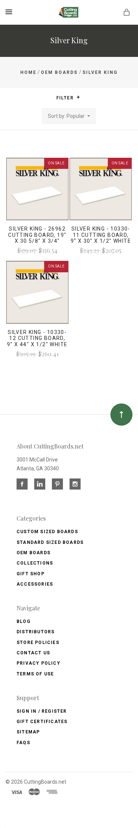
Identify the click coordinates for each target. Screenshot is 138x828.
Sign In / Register (42, 711)
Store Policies (38, 642)
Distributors (35, 631)
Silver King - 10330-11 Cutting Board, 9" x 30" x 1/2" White (101, 235)
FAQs (23, 742)
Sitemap (28, 732)
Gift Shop (31, 573)
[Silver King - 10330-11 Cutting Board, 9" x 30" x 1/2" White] (101, 189)
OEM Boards (33, 552)
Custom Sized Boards (47, 531)
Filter (65, 97)
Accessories (35, 584)
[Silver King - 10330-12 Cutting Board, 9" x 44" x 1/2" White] (37, 292)
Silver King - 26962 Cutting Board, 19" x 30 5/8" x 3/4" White (37, 238)
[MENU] (10, 11)
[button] (78, 97)
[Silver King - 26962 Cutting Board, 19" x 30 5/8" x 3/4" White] (37, 189)
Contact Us (33, 652)
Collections (35, 563)
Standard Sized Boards (50, 542)
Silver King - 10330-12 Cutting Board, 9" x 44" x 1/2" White (37, 338)
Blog (24, 621)
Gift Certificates (42, 721)
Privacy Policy (38, 663)
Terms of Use (35, 674)
